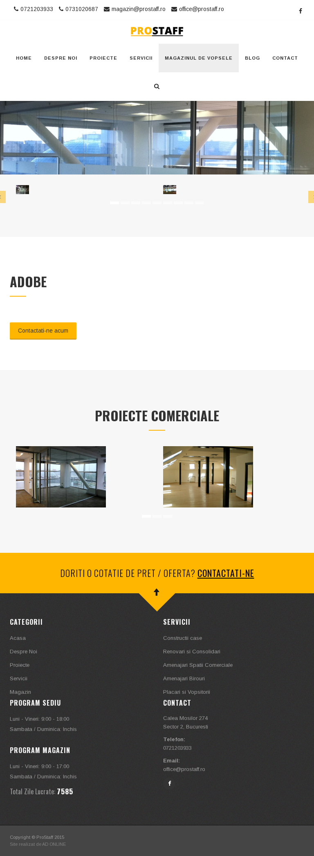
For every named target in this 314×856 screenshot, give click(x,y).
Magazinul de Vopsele (199, 58)
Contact (285, 58)
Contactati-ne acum (43, 330)
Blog (252, 58)
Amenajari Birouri (184, 678)
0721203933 (36, 9)
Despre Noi (60, 58)
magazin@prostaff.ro (139, 9)
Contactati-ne (225, 572)
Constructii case (182, 638)
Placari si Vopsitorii (186, 692)
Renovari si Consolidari (191, 651)
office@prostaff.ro (201, 9)
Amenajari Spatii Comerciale (198, 665)
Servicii (141, 58)
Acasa (18, 638)
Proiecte (103, 58)
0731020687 (81, 9)
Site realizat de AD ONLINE (38, 844)
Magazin (20, 692)
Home (24, 58)
